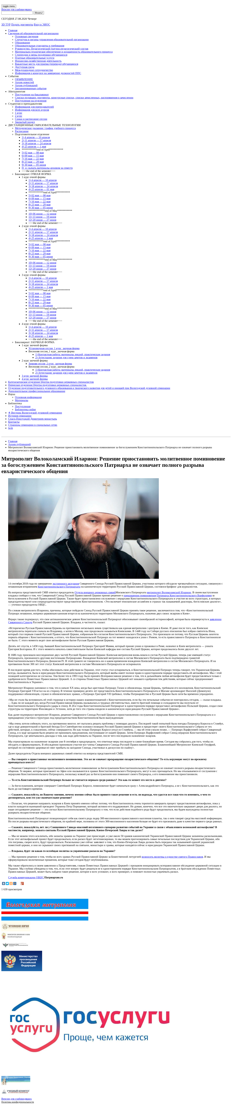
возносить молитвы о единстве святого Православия (172, 856)
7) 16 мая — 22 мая (33, 158)
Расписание (22, 131)
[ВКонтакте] (3, 883)
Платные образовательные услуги (34, 57)
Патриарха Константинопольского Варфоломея (184, 595)
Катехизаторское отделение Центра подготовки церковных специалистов (51, 382)
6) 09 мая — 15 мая (33, 155)
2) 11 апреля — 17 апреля (36, 140)
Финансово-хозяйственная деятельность (38, 60)
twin (10, 428)
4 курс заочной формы (35, 378)
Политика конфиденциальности (17, 1102)
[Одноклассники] (11, 883)
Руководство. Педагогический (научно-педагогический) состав (51, 48)
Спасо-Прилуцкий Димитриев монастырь (32, 418)
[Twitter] (7, 883)
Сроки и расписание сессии (31, 119)
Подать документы (22, 24)
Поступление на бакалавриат (32, 94)
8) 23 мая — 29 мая (33, 161)
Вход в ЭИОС (42, 24)
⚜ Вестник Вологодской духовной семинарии (35, 412)
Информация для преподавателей (34, 106)
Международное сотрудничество (34, 70)
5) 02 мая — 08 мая (33, 152)
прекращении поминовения (140, 595)
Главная (12, 30)
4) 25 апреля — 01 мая (41, 189)
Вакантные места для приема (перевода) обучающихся (46, 64)
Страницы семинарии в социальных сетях (32, 424)
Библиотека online (25, 409)
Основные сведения (26, 36)
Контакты (14, 421)
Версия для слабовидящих (16, 9)
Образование (22, 42)
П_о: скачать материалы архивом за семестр (47, 167)
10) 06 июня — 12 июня (42, 213)
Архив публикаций (26, 85)
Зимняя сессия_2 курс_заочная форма (50, 363)
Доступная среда (24, 67)
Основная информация (28, 397)
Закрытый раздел (25, 122)
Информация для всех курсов (32, 109)
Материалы (21, 400)
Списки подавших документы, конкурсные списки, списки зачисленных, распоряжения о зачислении (74, 97)
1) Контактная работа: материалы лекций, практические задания (72, 354)
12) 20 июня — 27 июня (42, 219)
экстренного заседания (65, 583)
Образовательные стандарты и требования (39, 45)
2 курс (18, 115)
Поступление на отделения (30, 100)
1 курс (18, 112)
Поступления (22, 406)
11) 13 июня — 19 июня (42, 216)
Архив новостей (24, 82)
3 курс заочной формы (35, 375)
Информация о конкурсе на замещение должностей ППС (48, 73)
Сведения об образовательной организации (33, 33)
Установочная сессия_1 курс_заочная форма (54, 348)
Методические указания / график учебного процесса (45, 128)
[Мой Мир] (14, 883)
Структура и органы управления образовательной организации (52, 39)
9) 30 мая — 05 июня (34, 164)
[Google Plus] (22, 883)
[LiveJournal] (18, 883)
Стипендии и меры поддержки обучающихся (41, 54)
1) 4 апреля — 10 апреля (36, 137)
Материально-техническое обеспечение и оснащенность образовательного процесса (64, 51)
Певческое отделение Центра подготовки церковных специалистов (47, 385)
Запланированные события (30, 88)
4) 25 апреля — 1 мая (34, 146)
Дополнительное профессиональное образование (36, 391)
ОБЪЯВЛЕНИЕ (24, 79)
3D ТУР (6, 24)
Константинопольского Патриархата (59, 586)
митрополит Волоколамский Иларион (169, 592)
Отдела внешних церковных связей (95, 592)
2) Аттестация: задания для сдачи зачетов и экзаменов (66, 357)
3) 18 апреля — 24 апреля (36, 143)
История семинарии (19, 415)
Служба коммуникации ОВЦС (26, 877)
